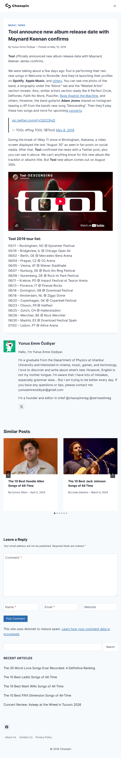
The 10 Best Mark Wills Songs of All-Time (33, 686)
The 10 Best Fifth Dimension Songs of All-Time (37, 695)
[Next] (112, 474)
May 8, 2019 (65, 130)
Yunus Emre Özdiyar (23, 46)
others (57, 81)
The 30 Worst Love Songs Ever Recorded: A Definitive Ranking (49, 668)
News (21, 25)
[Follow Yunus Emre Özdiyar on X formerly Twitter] (21, 407)
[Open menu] (114, 6)
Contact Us (26, 737)
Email (50, 607)
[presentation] (31, 456)
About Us (10, 737)
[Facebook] (7, 727)
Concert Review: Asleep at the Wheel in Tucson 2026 (42, 704)
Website (90, 607)
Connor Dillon (19, 492)
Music (12, 25)
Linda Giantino (80, 492)
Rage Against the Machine (79, 96)
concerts (75, 110)
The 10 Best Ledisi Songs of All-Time (30, 677)
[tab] (54, 513)
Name (10, 607)
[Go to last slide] (8, 474)
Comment (13, 558)
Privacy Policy (44, 737)
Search (110, 646)
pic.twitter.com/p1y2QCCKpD (33, 120)
